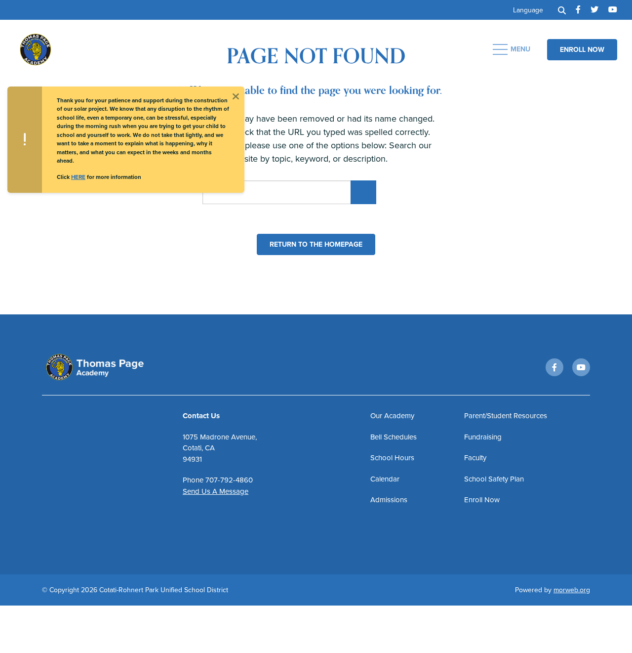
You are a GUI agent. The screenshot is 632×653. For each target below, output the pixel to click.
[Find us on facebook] (578, 10)
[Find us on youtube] (612, 10)
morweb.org (571, 590)
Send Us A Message (215, 491)
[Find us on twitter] (594, 10)
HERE (78, 177)
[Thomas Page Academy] (91, 48)
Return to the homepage (316, 244)
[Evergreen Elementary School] (106, 367)
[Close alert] (235, 95)
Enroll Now (582, 49)
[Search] (562, 10)
